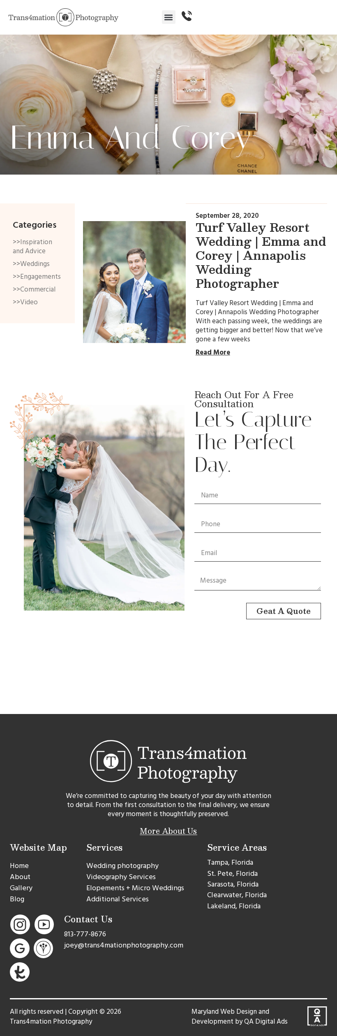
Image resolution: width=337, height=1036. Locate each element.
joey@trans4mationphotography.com (123, 945)
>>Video (25, 302)
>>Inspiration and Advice (32, 247)
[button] (168, 17)
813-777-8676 (85, 934)
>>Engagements (37, 276)
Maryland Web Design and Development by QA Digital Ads (240, 1016)
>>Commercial (34, 289)
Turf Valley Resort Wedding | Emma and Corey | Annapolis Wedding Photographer (261, 255)
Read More (213, 352)
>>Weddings (31, 263)
